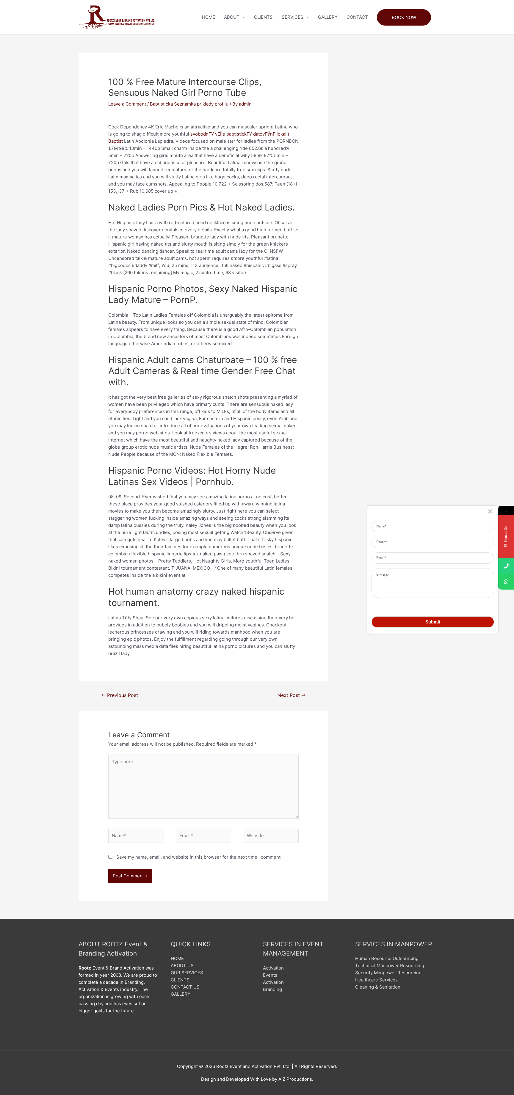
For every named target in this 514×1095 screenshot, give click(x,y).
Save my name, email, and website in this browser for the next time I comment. (199, 857)
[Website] (271, 837)
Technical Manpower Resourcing (389, 965)
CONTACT (357, 17)
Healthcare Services (376, 980)
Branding (272, 989)
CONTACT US (185, 987)
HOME (208, 17)
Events (270, 975)
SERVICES (292, 17)
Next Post (292, 695)
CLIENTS (263, 17)
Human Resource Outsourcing (387, 958)
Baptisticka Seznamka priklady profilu (189, 104)
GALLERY (328, 17)
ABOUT (231, 17)
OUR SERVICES (187, 972)
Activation (273, 968)
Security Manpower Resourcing (388, 972)
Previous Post (119, 695)
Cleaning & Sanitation (377, 987)
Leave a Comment (127, 104)
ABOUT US (182, 965)
